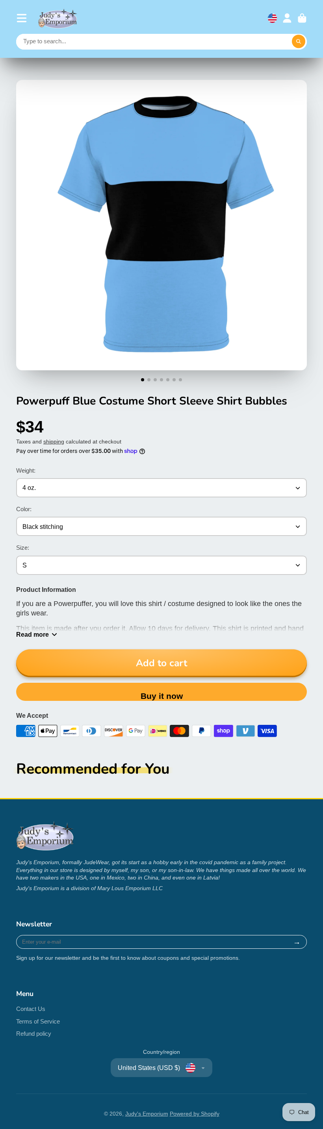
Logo (58, 18)
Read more (32, 634)
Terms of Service (38, 1021)
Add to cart (161, 663)
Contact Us (30, 1008)
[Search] (298, 41)
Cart (302, 18)
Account (287, 18)
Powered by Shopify (194, 1114)
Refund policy (33, 1033)
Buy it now (162, 695)
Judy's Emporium (146, 1114)
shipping (53, 441)
